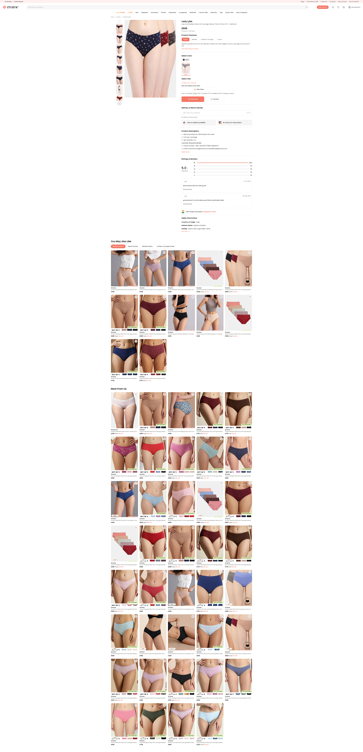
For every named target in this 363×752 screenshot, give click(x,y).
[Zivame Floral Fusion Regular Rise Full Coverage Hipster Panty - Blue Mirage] (181, 410)
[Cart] (343, 7)
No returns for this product (232, 123)
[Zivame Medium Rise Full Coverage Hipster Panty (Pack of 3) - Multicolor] (153, 357)
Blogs (302, 1)
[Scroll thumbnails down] (119, 103)
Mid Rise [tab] (194, 39)
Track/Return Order (312, 1)
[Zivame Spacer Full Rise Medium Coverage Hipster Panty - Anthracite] (181, 313)
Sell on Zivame (342, 1)
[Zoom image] (150, 59)
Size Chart (200, 89)
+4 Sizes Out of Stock (189, 83)
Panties (119, 17)
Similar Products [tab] (118, 246)
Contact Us (324, 1)
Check (248, 113)
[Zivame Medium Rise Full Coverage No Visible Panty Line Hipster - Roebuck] (124, 268)
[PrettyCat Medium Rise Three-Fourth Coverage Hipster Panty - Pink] (124, 410)
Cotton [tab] (219, 39)
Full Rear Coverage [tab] (207, 39)
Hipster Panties (127, 17)
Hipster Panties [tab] (133, 246)
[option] (119, 28)
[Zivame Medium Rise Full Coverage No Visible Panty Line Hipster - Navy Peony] (181, 268)
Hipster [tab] (185, 39)
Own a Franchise (354, 1)
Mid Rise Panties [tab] (147, 246)
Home (112, 17)
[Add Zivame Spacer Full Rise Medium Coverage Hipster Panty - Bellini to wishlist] (221, 296)
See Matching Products (190, 49)
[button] (306, 7)
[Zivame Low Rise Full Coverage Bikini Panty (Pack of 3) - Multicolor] (124, 588)
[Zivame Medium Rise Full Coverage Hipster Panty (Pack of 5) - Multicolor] (238, 313)
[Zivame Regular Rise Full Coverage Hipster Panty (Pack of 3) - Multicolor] (210, 410)
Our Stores (332, 1)
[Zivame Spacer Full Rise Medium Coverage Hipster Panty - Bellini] (210, 313)
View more (186, 152)
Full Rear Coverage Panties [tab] (165, 246)
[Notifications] (333, 7)
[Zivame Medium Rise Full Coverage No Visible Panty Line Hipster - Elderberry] (153, 268)
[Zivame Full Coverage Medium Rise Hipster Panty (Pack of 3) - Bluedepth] (124, 357)
